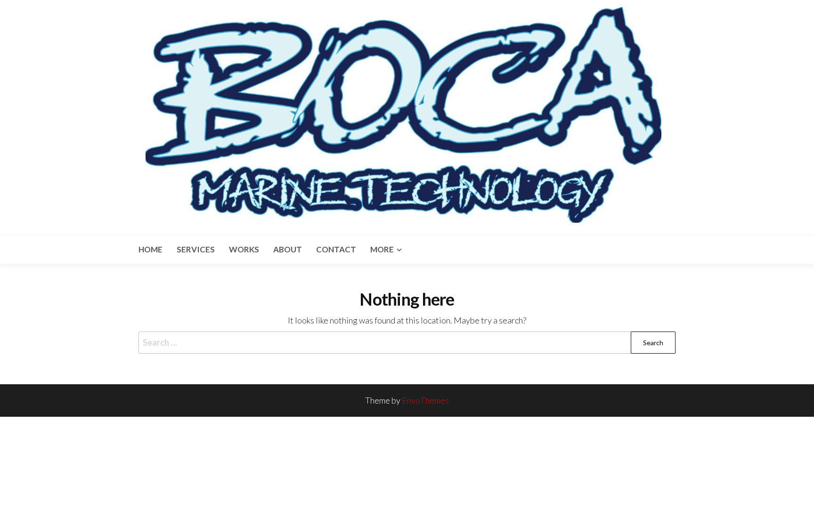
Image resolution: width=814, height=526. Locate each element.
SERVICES (196, 249)
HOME (150, 249)
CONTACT (336, 249)
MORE (382, 249)
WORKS (244, 249)
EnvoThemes (425, 400)
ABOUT (287, 249)
